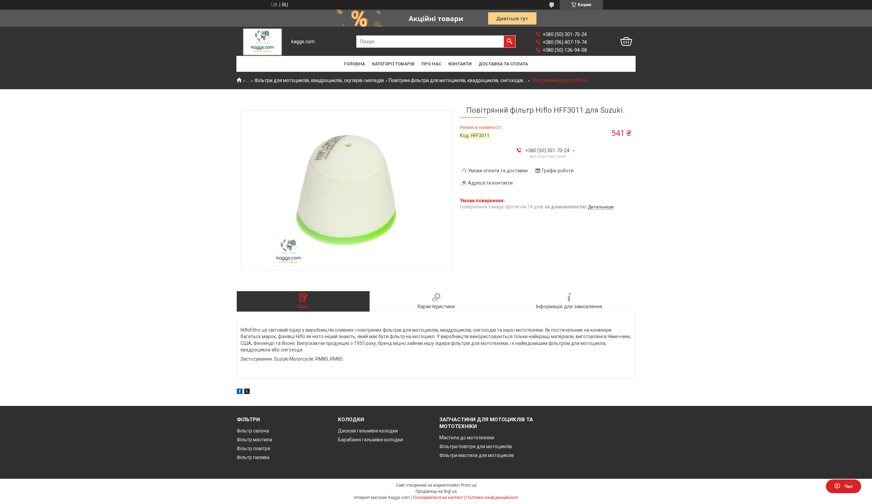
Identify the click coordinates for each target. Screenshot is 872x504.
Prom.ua (469, 485)
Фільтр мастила (254, 439)
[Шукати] (509, 41)
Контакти (460, 63)
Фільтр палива (253, 457)
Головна (354, 63)
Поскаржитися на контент (438, 497)
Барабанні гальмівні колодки (370, 439)
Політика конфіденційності (492, 497)
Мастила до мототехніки (466, 437)
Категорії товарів (393, 63)
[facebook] (240, 392)
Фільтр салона (253, 431)
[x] (247, 392)
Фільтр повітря (253, 448)
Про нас (431, 63)
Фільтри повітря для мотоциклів (475, 446)
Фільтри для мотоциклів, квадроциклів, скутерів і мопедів (319, 80)
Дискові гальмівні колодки (368, 431)
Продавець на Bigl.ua (436, 491)
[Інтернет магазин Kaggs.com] (262, 41)
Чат (848, 486)
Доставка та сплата (503, 63)
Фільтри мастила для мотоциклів (476, 455)
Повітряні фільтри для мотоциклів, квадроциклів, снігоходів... (457, 80)
